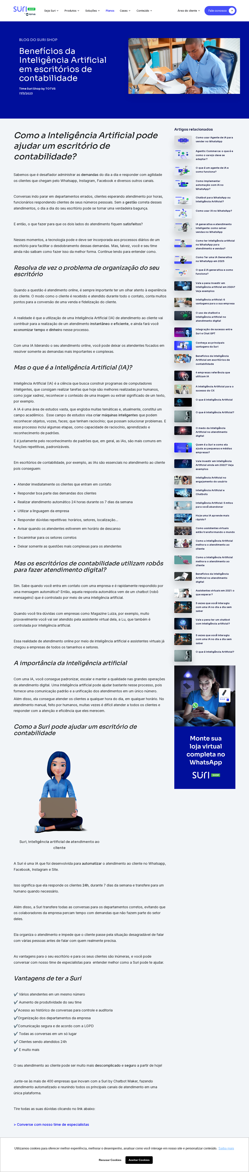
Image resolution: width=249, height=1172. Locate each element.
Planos (110, 10)
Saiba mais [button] (226, 1148)
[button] (51, 10)
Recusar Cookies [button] (110, 1160)
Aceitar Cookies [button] (139, 1160)
